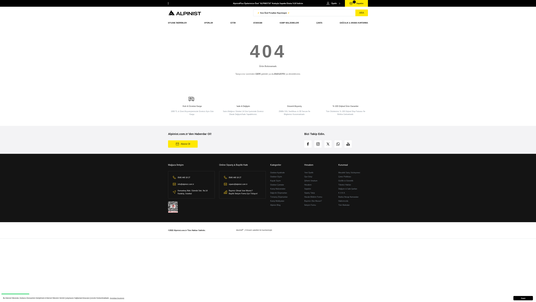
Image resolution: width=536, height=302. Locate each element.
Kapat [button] (523, 298)
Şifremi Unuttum (310, 181)
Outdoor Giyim (276, 177)
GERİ (258, 74)
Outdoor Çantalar (277, 185)
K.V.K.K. (341, 193)
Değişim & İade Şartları (347, 189)
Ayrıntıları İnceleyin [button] (117, 298)
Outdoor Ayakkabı (277, 173)
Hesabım (308, 185)
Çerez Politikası (344, 177)
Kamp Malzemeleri (277, 189)
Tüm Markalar (344, 205)
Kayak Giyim (275, 181)
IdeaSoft (239, 230)
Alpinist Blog (275, 205)
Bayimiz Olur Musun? (313, 201)
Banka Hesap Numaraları (348, 197)
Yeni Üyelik (308, 173)
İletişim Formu (310, 205)
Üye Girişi (308, 177)
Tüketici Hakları (344, 185)
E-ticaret (249, 230)
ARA (361, 13)
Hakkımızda (343, 201)
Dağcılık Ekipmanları (278, 193)
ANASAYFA (279, 74)
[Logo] (185, 13)
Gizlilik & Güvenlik (345, 181)
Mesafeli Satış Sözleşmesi (349, 173)
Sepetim (307, 189)
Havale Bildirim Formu (313, 197)
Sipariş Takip (309, 193)
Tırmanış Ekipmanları (279, 197)
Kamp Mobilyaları (277, 201)
